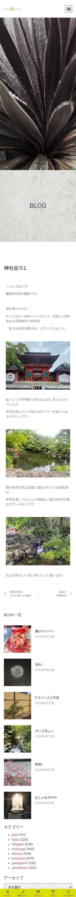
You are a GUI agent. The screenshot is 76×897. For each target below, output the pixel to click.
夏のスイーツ (44, 631)
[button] (68, 8)
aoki (15, 835)
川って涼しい (44, 731)
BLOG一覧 (13, 614)
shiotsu (17, 854)
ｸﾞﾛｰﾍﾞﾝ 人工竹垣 (47, 698)
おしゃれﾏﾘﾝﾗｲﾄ (46, 797)
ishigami (18, 844)
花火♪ (39, 664)
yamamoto (19, 868)
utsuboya (18, 858)
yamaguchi (20, 863)
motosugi (19, 849)
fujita (15, 839)
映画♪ (39, 764)
